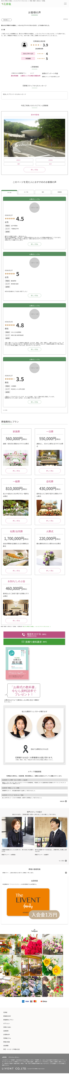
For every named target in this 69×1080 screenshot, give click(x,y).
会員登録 (5, 1031)
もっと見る (5, 410)
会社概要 (5, 1045)
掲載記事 (62, 801)
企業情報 (4, 1057)
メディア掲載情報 (34, 771)
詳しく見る (34, 170)
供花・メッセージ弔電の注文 (11, 1049)
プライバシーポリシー (13, 1057)
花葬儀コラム (7, 1038)
